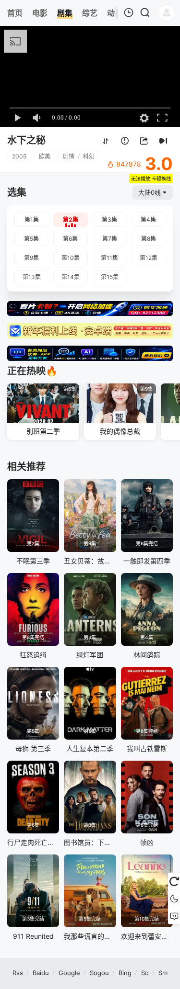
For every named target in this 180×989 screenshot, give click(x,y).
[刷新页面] (174, 881)
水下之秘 (26, 140)
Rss (17, 973)
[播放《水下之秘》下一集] (163, 141)
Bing (125, 973)
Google (69, 973)
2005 (19, 156)
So (145, 973)
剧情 (68, 156)
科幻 (89, 156)
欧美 (44, 156)
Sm (163, 973)
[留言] (174, 915)
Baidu (41, 973)
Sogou (99, 973)
